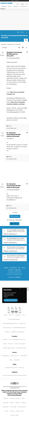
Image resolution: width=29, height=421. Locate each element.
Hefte (13, 0)
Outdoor (6, 411)
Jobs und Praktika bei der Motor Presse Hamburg (14, 375)
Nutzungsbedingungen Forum (10, 323)
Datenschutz (18, 269)
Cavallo (11, 402)
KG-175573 (6, 259)
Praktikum (7, 331)
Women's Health (14, 415)
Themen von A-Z (14, 355)
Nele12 (2, 135)
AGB (23, 315)
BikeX (23, 398)
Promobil (12, 411)
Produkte (17, 0)
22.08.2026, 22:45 (13, 251)
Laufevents (16, 6)
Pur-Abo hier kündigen (19, 343)
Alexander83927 (2, 55)
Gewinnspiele (23, 355)
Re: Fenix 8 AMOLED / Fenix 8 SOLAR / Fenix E (16, 230)
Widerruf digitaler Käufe (9, 348)
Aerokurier (5, 398)
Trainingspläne (4, 6)
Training (9, 6)
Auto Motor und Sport (15, 398)
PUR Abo (10, 343)
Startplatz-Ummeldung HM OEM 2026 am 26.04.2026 (14, 54)
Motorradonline (22, 406)
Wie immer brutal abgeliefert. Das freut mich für (16, 257)
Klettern (23, 402)
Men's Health (13, 406)
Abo (10, 339)
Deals (11, 359)
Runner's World (20, 411)
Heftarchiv (21, 367)
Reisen (4, 343)
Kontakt (5, 315)
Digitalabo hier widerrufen (17, 331)
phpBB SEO (18, 277)
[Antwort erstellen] (26, 40)
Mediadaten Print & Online (11, 367)
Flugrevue (17, 402)
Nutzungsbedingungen (14, 319)
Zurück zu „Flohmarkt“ (15, 220)
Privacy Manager (7, 327)
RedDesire (6, 251)
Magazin (5, 339)
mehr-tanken (5, 406)
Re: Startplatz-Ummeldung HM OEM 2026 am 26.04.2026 (13, 134)
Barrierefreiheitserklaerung (18, 327)
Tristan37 (6, 242)
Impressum (18, 315)
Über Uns (11, 315)
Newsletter (16, 359)
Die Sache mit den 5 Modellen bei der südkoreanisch (16, 240)
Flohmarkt (18, 44)
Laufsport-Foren (11, 44)
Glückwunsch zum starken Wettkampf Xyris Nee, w (16, 248)
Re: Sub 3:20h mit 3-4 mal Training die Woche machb (16, 247)
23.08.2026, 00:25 (12, 242)
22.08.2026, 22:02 (13, 259)
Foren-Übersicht (13, 267)
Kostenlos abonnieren (11, 300)
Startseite (3, 44)
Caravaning (5, 402)
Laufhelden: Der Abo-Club (18, 339)
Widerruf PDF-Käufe (21, 348)
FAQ (19, 267)
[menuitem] (22, 32)
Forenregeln (11, 269)
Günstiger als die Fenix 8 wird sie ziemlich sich (16, 231)
